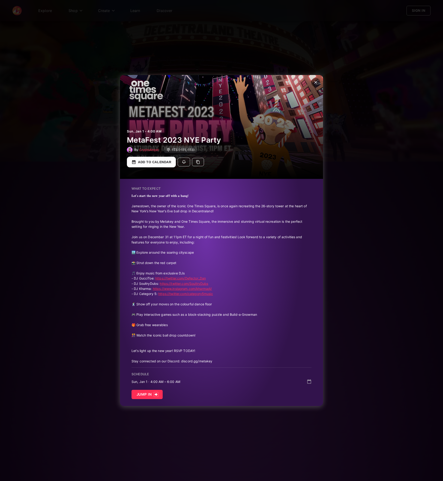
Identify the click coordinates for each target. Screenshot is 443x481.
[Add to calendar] (309, 381)
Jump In (144, 394)
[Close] (315, 82)
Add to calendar (154, 162)
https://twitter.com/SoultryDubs (184, 284)
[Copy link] (198, 162)
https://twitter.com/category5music (185, 294)
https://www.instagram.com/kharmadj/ (182, 289)
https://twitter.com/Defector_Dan (180, 278)
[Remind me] (184, 162)
